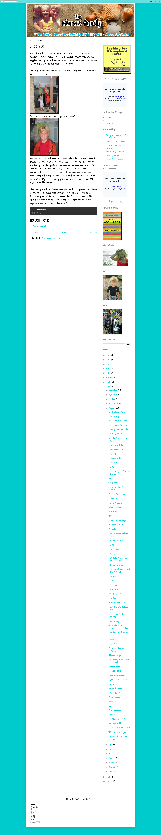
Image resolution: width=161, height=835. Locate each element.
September (114, 403)
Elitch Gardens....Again (117, 732)
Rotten (111, 714)
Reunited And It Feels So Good (118, 738)
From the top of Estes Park (118, 634)
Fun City (111, 467)
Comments (112, 639)
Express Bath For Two (117, 679)
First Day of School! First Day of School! (119, 571)
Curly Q (111, 553)
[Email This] (38, 209)
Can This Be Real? (116, 719)
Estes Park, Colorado (114, 159)
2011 (108, 373)
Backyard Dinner (115, 688)
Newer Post (35, 232)
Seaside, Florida (112, 155)
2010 (108, 377)
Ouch (110, 706)
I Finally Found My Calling (118, 429)
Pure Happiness (114, 710)
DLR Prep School (107, 117)
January (112, 771)
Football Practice (115, 502)
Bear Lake (112, 511)
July (111, 744)
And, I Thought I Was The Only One (119, 473)
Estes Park (113, 643)
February (113, 767)
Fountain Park (114, 666)
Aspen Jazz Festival (117, 420)
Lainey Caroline (114, 507)
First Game (113, 453)
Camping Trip (113, 416)
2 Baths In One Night (117, 520)
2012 (108, 368)
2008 (108, 386)
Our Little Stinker (116, 540)
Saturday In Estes (116, 565)
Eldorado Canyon (114, 655)
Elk (109, 516)
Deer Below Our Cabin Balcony (117, 615)
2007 (108, 777)
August (112, 408)
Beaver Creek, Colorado (115, 141)
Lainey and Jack (115, 692)
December (113, 390)
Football (111, 544)
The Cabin (112, 529)
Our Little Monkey (115, 671)
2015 (108, 355)
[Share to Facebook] (43, 209)
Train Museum (114, 697)
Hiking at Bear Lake (116, 602)
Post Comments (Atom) (51, 238)
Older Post (92, 232)
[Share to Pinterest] (45, 209)
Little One (112, 701)
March (112, 762)
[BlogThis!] (40, 209)
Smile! (110, 478)
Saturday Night (114, 723)
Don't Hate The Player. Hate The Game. (117, 559)
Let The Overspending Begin (117, 439)
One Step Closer (115, 433)
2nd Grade (112, 585)
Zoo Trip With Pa (115, 445)
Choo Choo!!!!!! (113, 462)
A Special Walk (114, 458)
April (111, 758)
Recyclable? (113, 482)
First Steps (113, 549)
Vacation (111, 580)
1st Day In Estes (115, 593)
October (112, 399)
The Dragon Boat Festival (119, 727)
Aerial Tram (113, 589)
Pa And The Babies (116, 494)
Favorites (112, 598)
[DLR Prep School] (103, 120)
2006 (108, 781)
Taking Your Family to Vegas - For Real (118, 136)
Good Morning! (113, 621)
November (113, 394)
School (39, 213)
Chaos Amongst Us (116, 449)
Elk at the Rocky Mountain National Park (118, 627)
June (111, 749)
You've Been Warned (116, 675)
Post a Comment (39, 226)
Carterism (112, 498)
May (111, 753)
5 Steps (112, 576)
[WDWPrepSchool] (117, 201)
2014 (108, 359)
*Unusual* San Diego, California (114, 147)
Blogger (92, 798)
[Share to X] (41, 209)
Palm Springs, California (115, 151)
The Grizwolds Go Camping (116, 649)
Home (64, 232)
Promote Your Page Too (108, 123)
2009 (108, 382)
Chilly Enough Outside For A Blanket (118, 661)
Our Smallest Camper (117, 412)
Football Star (113, 684)
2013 (108, 364)
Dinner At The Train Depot (117, 488)
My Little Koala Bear (117, 524)
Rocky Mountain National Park (118, 535)
